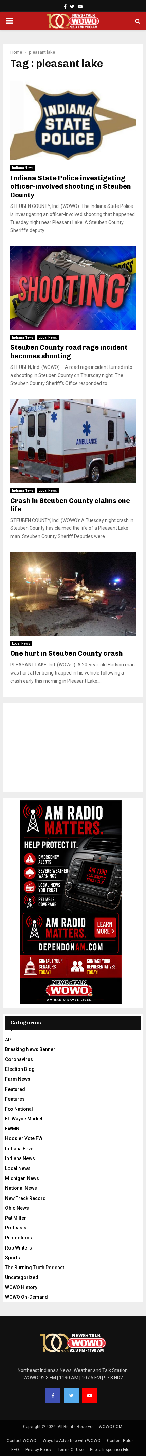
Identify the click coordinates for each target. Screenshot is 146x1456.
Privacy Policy (38, 1449)
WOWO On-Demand (26, 1297)
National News (21, 1188)
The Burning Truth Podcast (34, 1267)
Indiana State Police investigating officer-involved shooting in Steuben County (70, 186)
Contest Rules (120, 1440)
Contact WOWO (21, 1440)
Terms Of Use (71, 1449)
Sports (12, 1257)
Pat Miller (15, 1218)
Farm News (17, 1079)
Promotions (18, 1237)
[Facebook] (52, 1395)
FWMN (12, 1128)
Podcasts (15, 1227)
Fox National (19, 1109)
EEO (15, 1449)
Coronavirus (19, 1059)
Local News (48, 337)
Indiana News (23, 168)
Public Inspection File (109, 1449)
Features (15, 1099)
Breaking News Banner (30, 1049)
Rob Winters (18, 1248)
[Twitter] (71, 1395)
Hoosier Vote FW (23, 1138)
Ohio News (17, 1208)
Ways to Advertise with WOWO (72, 1440)
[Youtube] (89, 1395)
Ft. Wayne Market (23, 1118)
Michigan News (22, 1178)
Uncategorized (21, 1277)
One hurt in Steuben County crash (66, 653)
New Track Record (25, 1198)
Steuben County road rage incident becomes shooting (69, 351)
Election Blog (20, 1069)
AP (8, 1039)
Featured (15, 1089)
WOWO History (21, 1287)
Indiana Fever (20, 1148)
